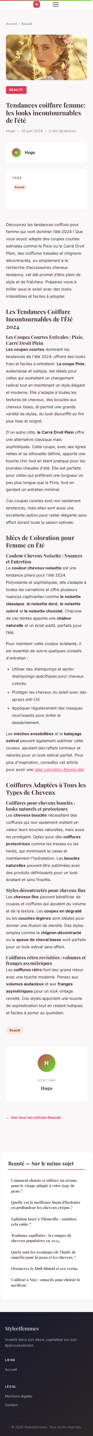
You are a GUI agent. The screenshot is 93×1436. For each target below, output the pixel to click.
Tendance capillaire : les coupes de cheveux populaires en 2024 (41, 1238)
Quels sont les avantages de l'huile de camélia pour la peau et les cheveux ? (43, 1255)
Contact (11, 1405)
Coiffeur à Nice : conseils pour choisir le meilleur (45, 1282)
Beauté (27, 24)
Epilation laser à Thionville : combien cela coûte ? (43, 1221)
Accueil (11, 24)
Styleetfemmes (22, 1328)
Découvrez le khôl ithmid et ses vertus (44, 1268)
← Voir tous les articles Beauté (33, 1117)
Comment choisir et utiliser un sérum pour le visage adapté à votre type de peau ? (44, 1186)
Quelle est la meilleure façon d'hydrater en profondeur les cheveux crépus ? (45, 1205)
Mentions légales (18, 1396)
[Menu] (56, 4)
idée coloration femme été (59, 769)
